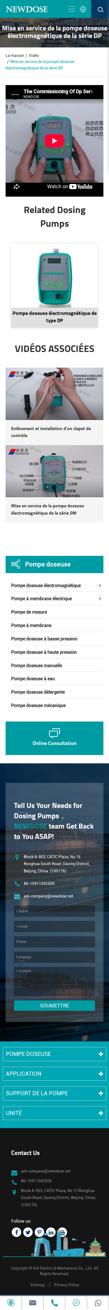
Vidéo (34, 55)
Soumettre (54, 1006)
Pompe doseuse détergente (38, 692)
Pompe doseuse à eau (33, 678)
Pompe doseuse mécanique (38, 705)
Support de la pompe (37, 1093)
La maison (15, 55)
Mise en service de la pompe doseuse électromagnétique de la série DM (47, 510)
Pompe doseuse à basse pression (44, 638)
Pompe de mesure (29, 612)
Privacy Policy (66, 1285)
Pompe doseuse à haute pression (44, 652)
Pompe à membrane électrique (41, 598)
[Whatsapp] (98, 1303)
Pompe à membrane (31, 625)
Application (23, 1073)
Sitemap (37, 1285)
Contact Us (25, 1153)
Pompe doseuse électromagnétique (46, 585)
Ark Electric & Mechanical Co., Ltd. (63, 1268)
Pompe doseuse (48, 564)
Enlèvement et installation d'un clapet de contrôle (51, 432)
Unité (14, 1113)
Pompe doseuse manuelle (36, 665)
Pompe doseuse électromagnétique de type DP (55, 317)
